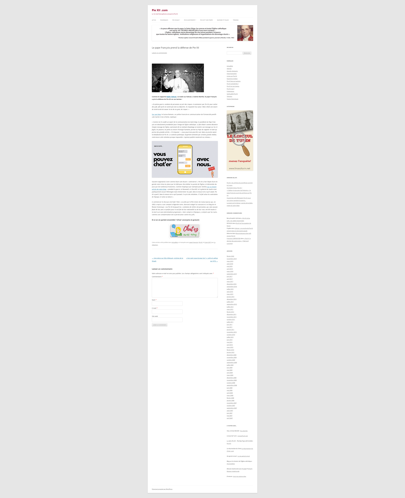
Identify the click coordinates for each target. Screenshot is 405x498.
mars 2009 (230, 375)
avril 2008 (230, 393)
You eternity (244, 431)
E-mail (155, 308)
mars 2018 (230, 271)
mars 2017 (230, 281)
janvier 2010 (230, 352)
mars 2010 (230, 347)
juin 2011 (229, 324)
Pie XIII (229, 443)
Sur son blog (156, 114)
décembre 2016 (231, 284)
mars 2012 (230, 309)
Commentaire (157, 277)
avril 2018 (230, 269)
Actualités (175, 242)
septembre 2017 (232, 274)
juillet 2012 (230, 307)
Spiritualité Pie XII (232, 94)
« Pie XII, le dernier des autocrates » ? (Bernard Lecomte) (239, 241)
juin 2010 (229, 340)
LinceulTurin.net (243, 436)
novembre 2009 (232, 357)
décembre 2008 (231, 378)
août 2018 (230, 264)
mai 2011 (229, 327)
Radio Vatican (171, 97)
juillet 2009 (230, 365)
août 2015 (230, 292)
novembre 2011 (232, 317)
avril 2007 (230, 418)
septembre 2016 (232, 286)
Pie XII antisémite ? (190, 20)
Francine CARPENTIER (233, 238)
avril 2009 (230, 373)
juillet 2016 (230, 289)
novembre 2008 (232, 380)
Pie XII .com (160, 10)
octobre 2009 (231, 360)
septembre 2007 (232, 408)
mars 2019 (230, 261)
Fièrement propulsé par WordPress (162, 489)
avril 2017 (230, 279)
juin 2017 (229, 276)
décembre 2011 (231, 314)
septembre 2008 (232, 385)
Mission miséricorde (233, 471)
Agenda (229, 69)
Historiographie (232, 74)
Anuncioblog (231, 464)
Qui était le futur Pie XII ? (234, 188)
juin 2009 (229, 367)
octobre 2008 (231, 383)
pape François (193, 242)
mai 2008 (229, 390)
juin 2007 (229, 413)
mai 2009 (229, 370)
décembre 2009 (231, 355)
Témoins (236, 20)
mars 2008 (230, 395)
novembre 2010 (232, 332)
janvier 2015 (230, 297)
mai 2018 (229, 266)
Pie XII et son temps (206, 20)
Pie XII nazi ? (176, 20)
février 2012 (230, 312)
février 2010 (230, 350)
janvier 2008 (230, 400)
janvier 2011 (230, 330)
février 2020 (230, 256)
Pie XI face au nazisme (233, 81)
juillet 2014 (230, 302)
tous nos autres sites (239, 476)
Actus (154, 20)
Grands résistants (232, 71)
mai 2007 (229, 416)
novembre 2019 (232, 259)
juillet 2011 (230, 322)
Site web (155, 316)
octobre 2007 (231, 405)
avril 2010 (230, 345)
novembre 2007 (232, 403)
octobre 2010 (231, 335)
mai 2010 (229, 342)
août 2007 (230, 411)
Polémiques (164, 20)
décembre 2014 (231, 299)
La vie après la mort (244, 456)
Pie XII (200, 242)
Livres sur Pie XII (232, 76)
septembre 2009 (232, 362)
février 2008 (230, 398)
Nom (154, 300)
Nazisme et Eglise (223, 20)
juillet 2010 (230, 337)
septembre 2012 (232, 304)
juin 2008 (229, 388)
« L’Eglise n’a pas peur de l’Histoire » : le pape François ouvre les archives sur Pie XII (239, 192)
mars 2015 (230, 294)
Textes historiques (232, 99)
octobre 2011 (231, 319)
